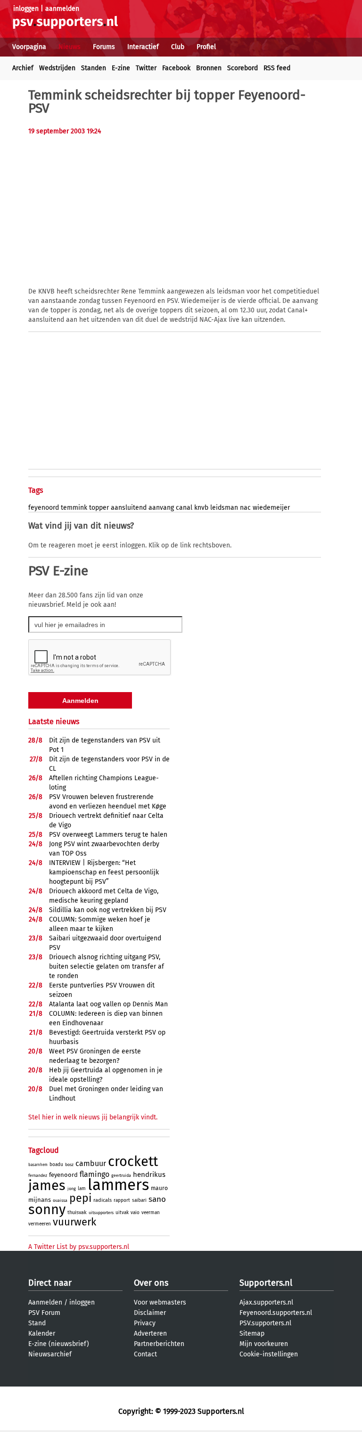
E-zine (121, 68)
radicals (102, 1200)
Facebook (176, 68)
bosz (69, 1164)
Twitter (146, 68)
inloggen (26, 9)
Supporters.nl (265, 1283)
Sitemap (251, 1334)
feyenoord (43, 508)
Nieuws (69, 47)
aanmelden (62, 9)
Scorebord (242, 68)
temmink (74, 508)
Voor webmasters (160, 1302)
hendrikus (149, 1174)
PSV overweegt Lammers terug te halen (108, 835)
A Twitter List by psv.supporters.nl (78, 1247)
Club (177, 47)
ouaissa (60, 1200)
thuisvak (77, 1212)
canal (184, 508)
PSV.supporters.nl (265, 1323)
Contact (145, 1354)
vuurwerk (74, 1222)
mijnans (39, 1199)
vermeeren (39, 1224)
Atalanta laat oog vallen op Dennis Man (108, 1004)
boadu (56, 1164)
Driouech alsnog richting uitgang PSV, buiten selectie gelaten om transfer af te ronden (106, 966)
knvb (201, 508)
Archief (22, 68)
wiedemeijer (271, 508)
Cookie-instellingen (268, 1354)
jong (71, 1188)
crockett (133, 1161)
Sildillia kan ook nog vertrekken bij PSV (107, 910)
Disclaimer (150, 1313)
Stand (37, 1323)
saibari (139, 1200)
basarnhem (38, 1165)
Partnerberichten (159, 1344)
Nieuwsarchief (50, 1354)
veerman (150, 1213)
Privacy (145, 1323)
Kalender (41, 1334)
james (47, 1185)
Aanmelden (45, 1302)
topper (99, 508)
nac (245, 508)
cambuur (90, 1163)
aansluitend (129, 508)
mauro (159, 1188)
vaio (135, 1213)
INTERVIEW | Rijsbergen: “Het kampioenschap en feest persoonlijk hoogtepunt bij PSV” (104, 872)
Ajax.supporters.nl (266, 1302)
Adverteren (150, 1334)
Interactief (143, 47)
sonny (47, 1209)
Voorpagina (29, 47)
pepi (80, 1198)
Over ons (151, 1283)
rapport (122, 1200)
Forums (104, 47)
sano (157, 1199)
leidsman (224, 508)
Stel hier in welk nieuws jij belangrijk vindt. (92, 1117)
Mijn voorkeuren (263, 1344)
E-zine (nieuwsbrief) (58, 1344)
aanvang (161, 508)
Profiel (206, 47)
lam (82, 1188)
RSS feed (276, 68)
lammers (118, 1184)
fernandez (37, 1175)
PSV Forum (44, 1313)
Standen (93, 68)
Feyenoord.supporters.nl (275, 1313)
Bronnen (209, 68)
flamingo (94, 1174)
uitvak (122, 1213)
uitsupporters (101, 1212)
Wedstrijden (57, 68)
